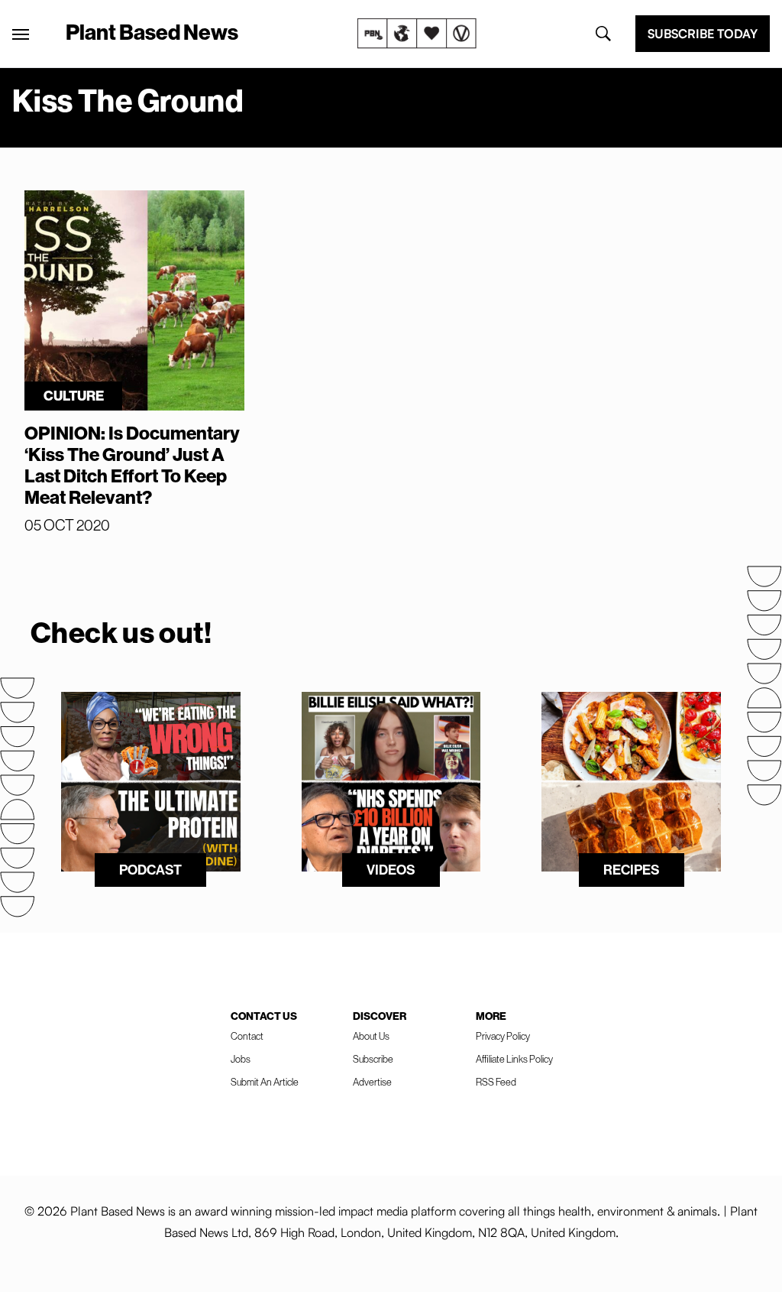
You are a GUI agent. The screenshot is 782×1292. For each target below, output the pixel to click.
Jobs (240, 1059)
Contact (247, 1036)
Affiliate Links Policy (514, 1059)
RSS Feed (496, 1082)
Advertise (372, 1082)
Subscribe (373, 1059)
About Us (371, 1036)
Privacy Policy (503, 1036)
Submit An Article (265, 1082)
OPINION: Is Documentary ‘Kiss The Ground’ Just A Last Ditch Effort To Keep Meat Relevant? (132, 465)
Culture (74, 396)
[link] (417, 33)
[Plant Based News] (20, 34)
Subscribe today (703, 33)
